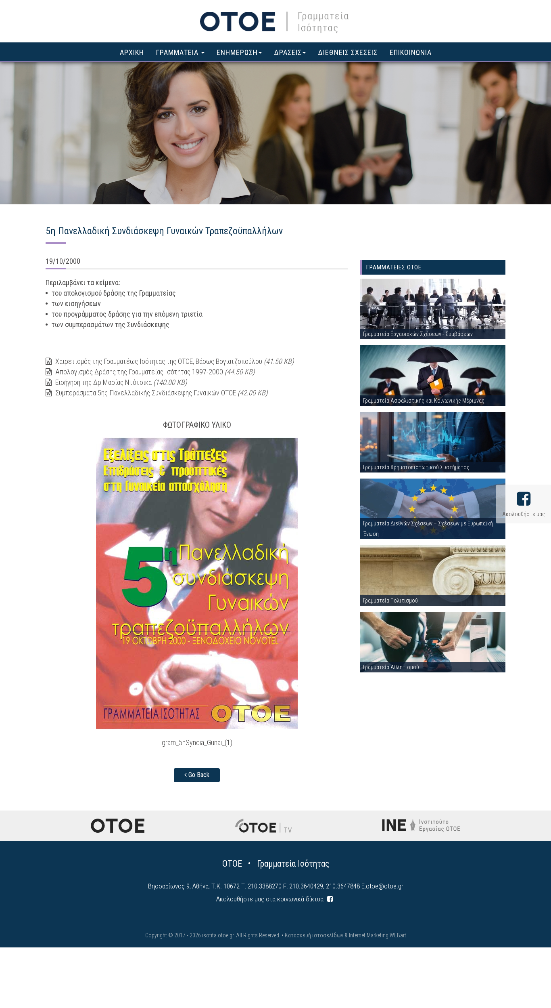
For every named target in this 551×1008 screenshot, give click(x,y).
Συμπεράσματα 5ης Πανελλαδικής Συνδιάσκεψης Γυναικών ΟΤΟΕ (160, 392)
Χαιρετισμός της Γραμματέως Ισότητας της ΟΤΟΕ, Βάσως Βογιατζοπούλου (174, 361)
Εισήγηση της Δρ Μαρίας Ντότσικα (120, 382)
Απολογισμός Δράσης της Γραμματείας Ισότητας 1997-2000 (154, 372)
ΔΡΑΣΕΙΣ (288, 52)
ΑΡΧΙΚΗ (132, 52)
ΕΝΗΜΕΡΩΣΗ (237, 52)
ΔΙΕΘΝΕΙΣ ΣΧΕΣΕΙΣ (348, 52)
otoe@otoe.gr (384, 886)
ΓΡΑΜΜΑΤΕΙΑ (178, 52)
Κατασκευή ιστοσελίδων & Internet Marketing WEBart (345, 935)
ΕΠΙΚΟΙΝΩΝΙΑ (411, 52)
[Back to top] (527, 984)
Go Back (198, 775)
